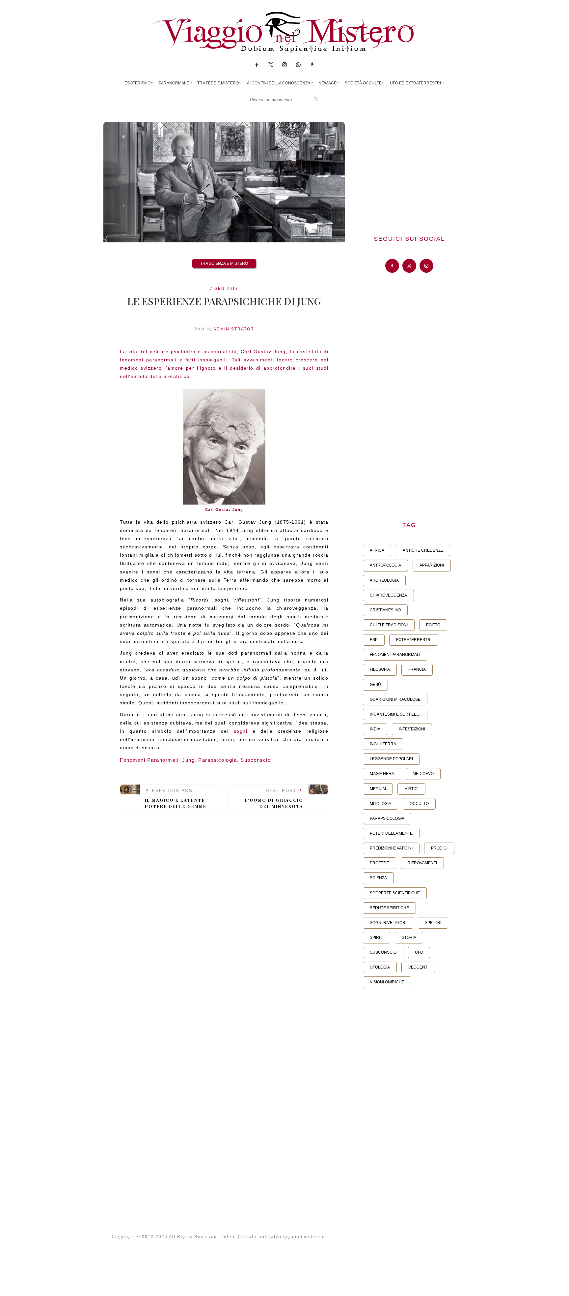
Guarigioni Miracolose (395, 699)
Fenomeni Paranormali (149, 760)
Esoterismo (137, 83)
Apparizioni (432, 565)
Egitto (433, 625)
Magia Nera (382, 773)
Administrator (233, 329)
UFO (419, 952)
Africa (377, 550)
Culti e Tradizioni (389, 625)
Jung (188, 760)
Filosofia (380, 669)
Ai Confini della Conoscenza (278, 83)
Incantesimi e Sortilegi (395, 714)
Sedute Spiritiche (389, 908)
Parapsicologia (217, 760)
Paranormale (174, 83)
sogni (241, 731)
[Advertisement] (409, 168)
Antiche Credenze (423, 550)
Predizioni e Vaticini (391, 848)
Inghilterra (383, 744)
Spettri (433, 922)
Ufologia (380, 967)
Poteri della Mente (391, 833)
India (375, 729)
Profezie (379, 863)
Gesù (375, 684)
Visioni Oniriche (387, 982)
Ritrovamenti (422, 863)
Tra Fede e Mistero (218, 83)
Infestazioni (412, 729)
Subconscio (255, 760)
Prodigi (439, 848)
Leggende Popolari (391, 758)
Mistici (411, 789)
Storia (409, 937)
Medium (378, 789)
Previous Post (175, 798)
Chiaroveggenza (388, 595)
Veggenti (418, 967)
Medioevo (423, 773)
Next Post (274, 798)
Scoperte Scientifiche (395, 893)
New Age (327, 83)
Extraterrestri (413, 639)
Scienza (378, 878)
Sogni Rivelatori (388, 922)
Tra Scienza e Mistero (224, 263)
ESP (374, 639)
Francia (417, 669)
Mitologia (380, 803)
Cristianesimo (385, 610)
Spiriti (376, 937)
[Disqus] (224, 909)
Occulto (419, 803)
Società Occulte (363, 83)
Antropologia (385, 565)
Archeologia (384, 580)
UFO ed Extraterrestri (415, 83)
